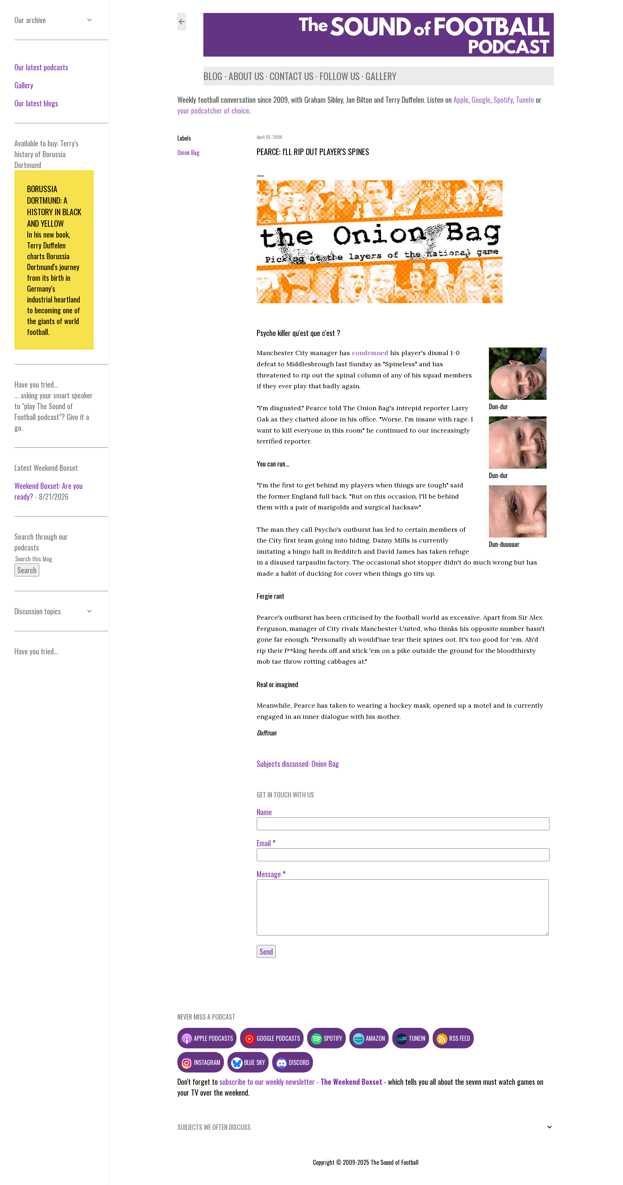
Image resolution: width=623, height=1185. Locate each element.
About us (246, 76)
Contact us (291, 76)
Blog (212, 76)
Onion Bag (188, 152)
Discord (298, 1062)
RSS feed (459, 1038)
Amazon (374, 1038)
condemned (370, 353)
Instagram (206, 1062)
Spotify (503, 99)
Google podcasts (277, 1038)
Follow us (339, 76)
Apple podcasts (213, 1038)
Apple (461, 99)
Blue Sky (254, 1062)
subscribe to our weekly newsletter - (301, 1081)
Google (480, 99)
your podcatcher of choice (213, 110)
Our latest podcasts (41, 67)
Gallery (381, 76)
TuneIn (525, 99)
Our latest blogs (36, 103)
